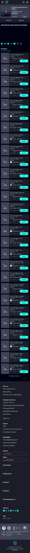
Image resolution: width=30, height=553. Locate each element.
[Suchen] (23, 2)
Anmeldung (6, 414)
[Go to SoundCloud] (11, 44)
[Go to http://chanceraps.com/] (5, 44)
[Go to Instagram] (14, 44)
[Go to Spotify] (2, 44)
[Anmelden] (27, 2)
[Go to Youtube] (8, 43)
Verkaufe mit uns (8, 402)
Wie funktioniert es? (9, 389)
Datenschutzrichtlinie (10, 442)
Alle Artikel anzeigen (6, 51)
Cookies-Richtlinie (9, 445)
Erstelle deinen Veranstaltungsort (13, 405)
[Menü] (2, 2)
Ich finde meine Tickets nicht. (12, 429)
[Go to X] (21, 44)
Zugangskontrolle (8, 408)
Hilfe (4, 426)
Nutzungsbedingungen (10, 440)
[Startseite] (5, 2)
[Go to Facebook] (18, 44)
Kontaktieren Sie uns (9, 432)
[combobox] (15, 453)
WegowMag (7, 392)
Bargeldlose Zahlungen (10, 411)
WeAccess (6, 418)
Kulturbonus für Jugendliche (12, 394)
